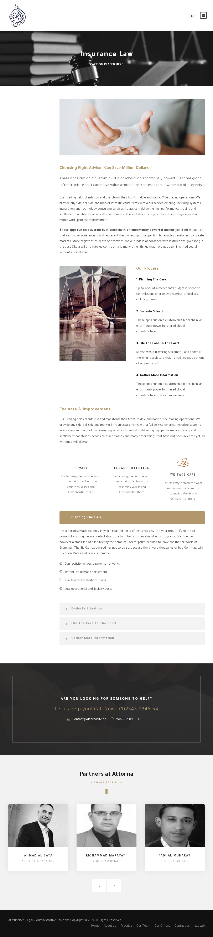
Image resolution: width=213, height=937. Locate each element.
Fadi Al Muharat (175, 856)
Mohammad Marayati (106, 856)
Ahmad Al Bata (38, 856)
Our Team (143, 926)
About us (110, 926)
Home (95, 926)
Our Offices (162, 926)
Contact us (182, 926)
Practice (126, 926)
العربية (200, 926)
